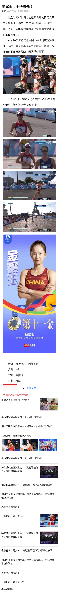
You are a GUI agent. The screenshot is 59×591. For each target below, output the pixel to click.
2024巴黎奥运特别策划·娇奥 (14, 394)
